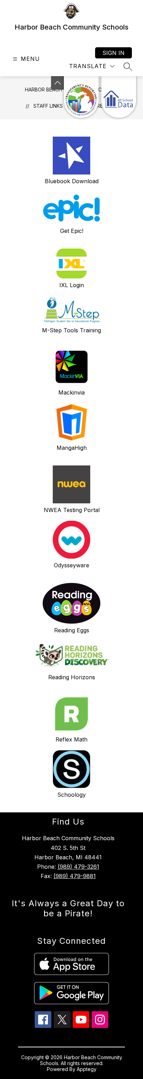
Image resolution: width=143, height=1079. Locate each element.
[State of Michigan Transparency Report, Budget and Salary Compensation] (81, 97)
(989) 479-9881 (74, 876)
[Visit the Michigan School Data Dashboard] (118, 97)
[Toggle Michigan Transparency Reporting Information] (57, 83)
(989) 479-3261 (78, 866)
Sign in (113, 52)
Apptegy (86, 1069)
